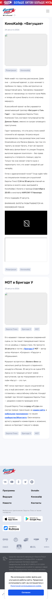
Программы (9, 490)
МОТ (37, 329)
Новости (7, 503)
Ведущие (7, 496)
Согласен (26, 592)
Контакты (36, 503)
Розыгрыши (11, 70)
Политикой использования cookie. (26, 586)
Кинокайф (25, 70)
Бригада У (26, 329)
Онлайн (35, 490)
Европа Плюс (12, 329)
